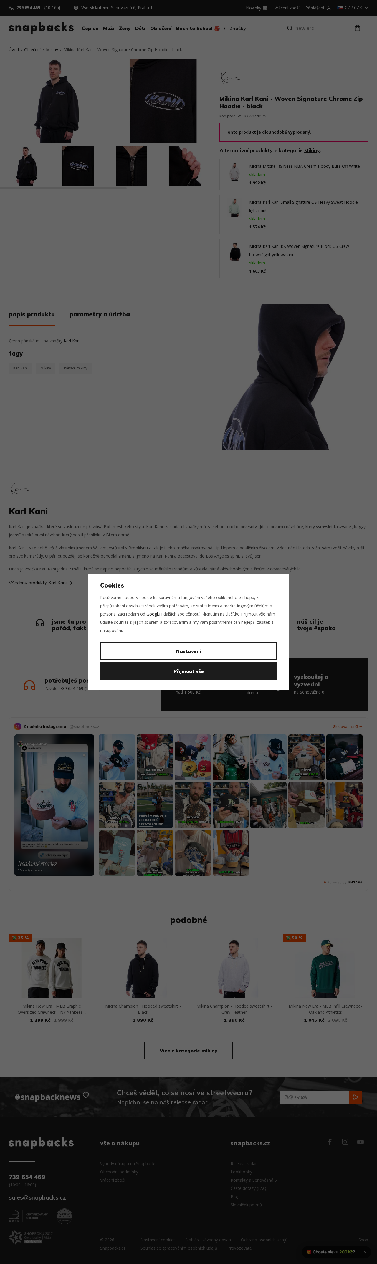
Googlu (153, 614)
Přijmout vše (188, 671)
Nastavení (188, 651)
